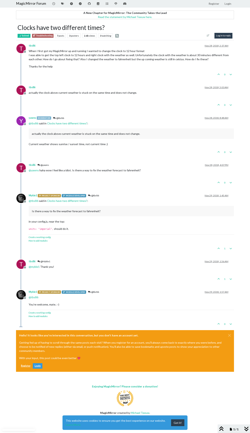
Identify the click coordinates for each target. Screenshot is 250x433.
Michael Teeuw (140, 412)
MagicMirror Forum (31, 3)
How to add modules (38, 240)
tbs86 (32, 45)
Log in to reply (223, 35)
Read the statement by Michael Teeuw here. (125, 17)
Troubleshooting (44, 35)
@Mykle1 (45, 261)
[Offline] (22, 198)
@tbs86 (60, 118)
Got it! (178, 422)
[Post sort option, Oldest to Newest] (208, 35)
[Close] (229, 335)
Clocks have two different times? (67, 123)
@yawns (44, 164)
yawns (32, 117)
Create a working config (40, 237)
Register (25, 365)
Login (38, 365)
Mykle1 (33, 195)
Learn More (73, 424)
